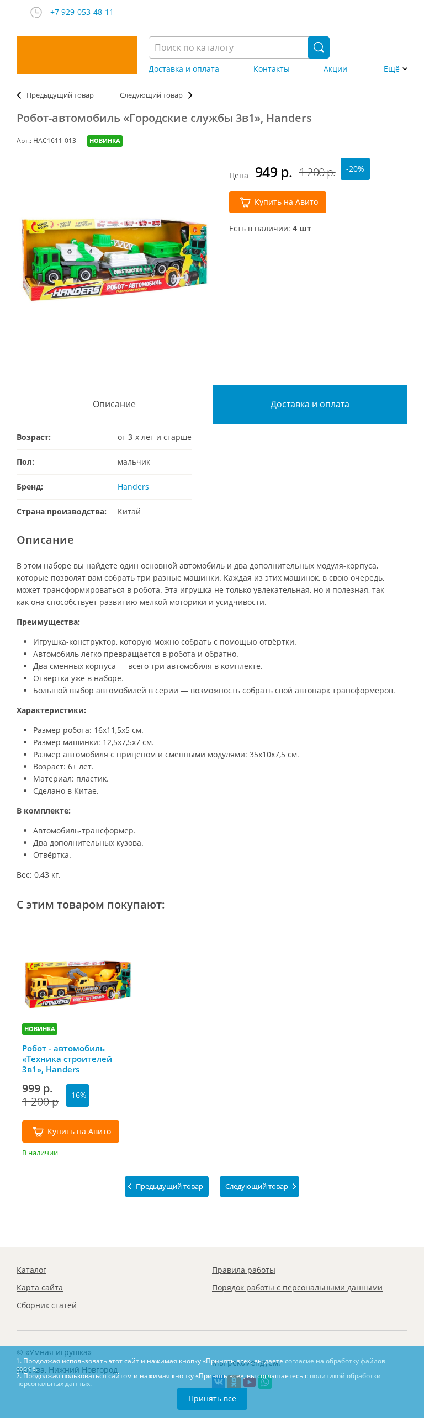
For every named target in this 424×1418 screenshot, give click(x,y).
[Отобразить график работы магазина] (36, 12)
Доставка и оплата (184, 69)
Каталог (31, 1270)
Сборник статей (47, 1305)
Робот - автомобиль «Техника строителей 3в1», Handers (67, 1058)
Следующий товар (151, 95)
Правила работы (243, 1270)
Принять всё (212, 1398)
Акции (335, 69)
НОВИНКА (104, 140)
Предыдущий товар (60, 95)
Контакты (271, 69)
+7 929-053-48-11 (82, 12)
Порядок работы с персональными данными (297, 1287)
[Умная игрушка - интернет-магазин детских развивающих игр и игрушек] (77, 55)
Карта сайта (40, 1287)
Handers (133, 486)
